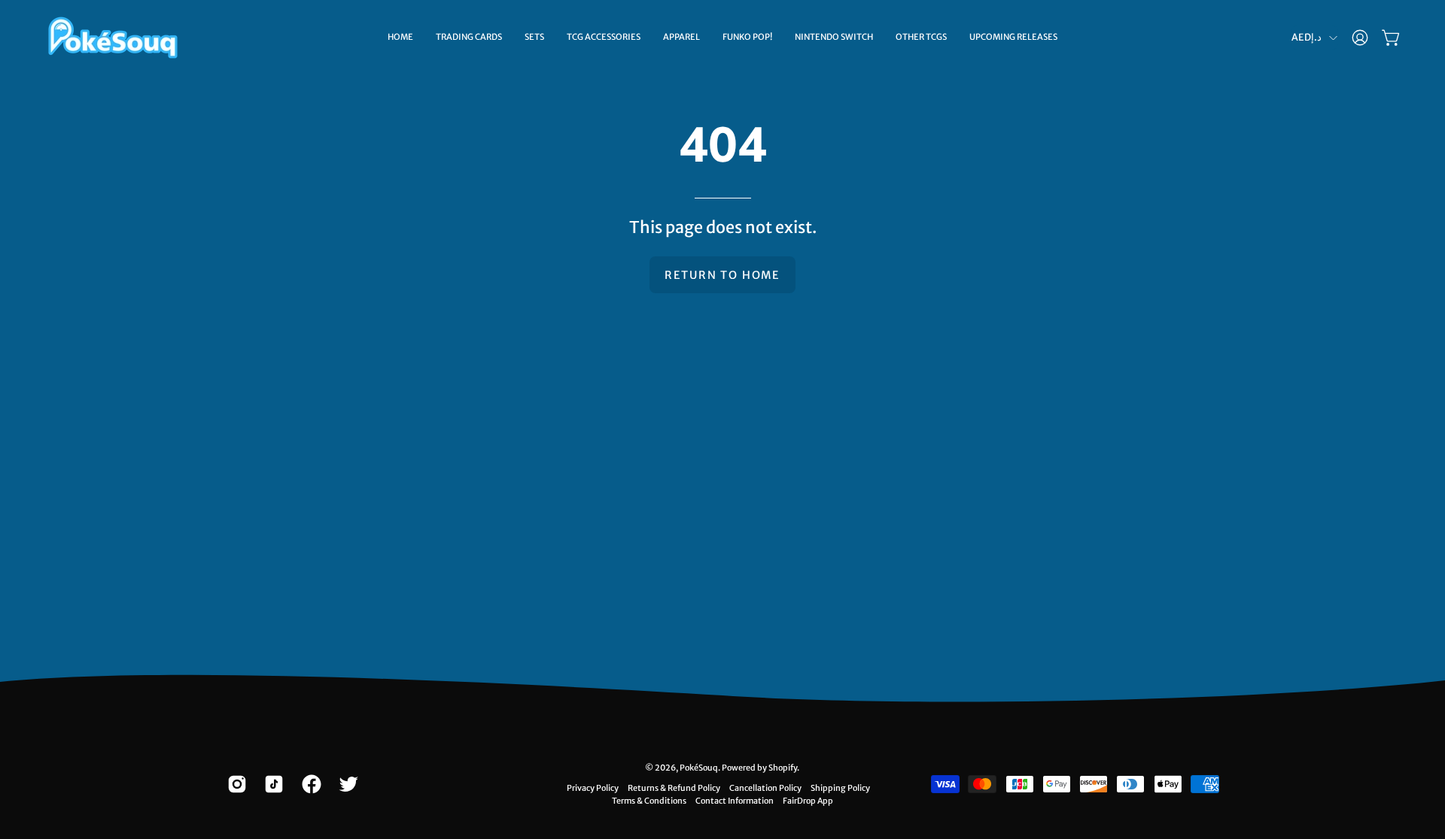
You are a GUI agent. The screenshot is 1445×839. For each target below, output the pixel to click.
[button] (468, 37)
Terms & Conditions (649, 800)
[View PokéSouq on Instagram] (234, 784)
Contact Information (734, 800)
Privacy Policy (593, 788)
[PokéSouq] (113, 37)
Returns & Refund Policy (674, 788)
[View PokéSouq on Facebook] (309, 784)
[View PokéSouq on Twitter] (345, 784)
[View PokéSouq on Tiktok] (271, 784)
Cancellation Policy (765, 788)
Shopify (782, 767)
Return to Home (722, 275)
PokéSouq (699, 767)
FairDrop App (808, 800)
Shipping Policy (840, 788)
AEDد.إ (1306, 37)
